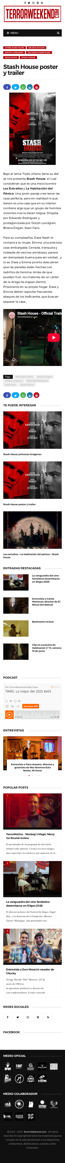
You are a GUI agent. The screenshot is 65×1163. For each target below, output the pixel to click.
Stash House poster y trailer (19, 504)
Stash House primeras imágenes (22, 454)
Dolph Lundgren (14, 52)
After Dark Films (14, 47)
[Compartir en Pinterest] (36, 87)
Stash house (28, 57)
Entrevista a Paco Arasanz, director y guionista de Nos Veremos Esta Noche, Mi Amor (32, 767)
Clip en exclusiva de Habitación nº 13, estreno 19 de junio (46, 648)
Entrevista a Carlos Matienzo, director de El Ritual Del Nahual (46, 602)
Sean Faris (11, 57)
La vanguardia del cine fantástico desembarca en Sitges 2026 (46, 578)
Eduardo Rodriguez (39, 52)
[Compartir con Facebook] (7, 87)
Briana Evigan (36, 47)
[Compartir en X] (15, 87)
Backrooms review (43, 622)
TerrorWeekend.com (35, 1132)
